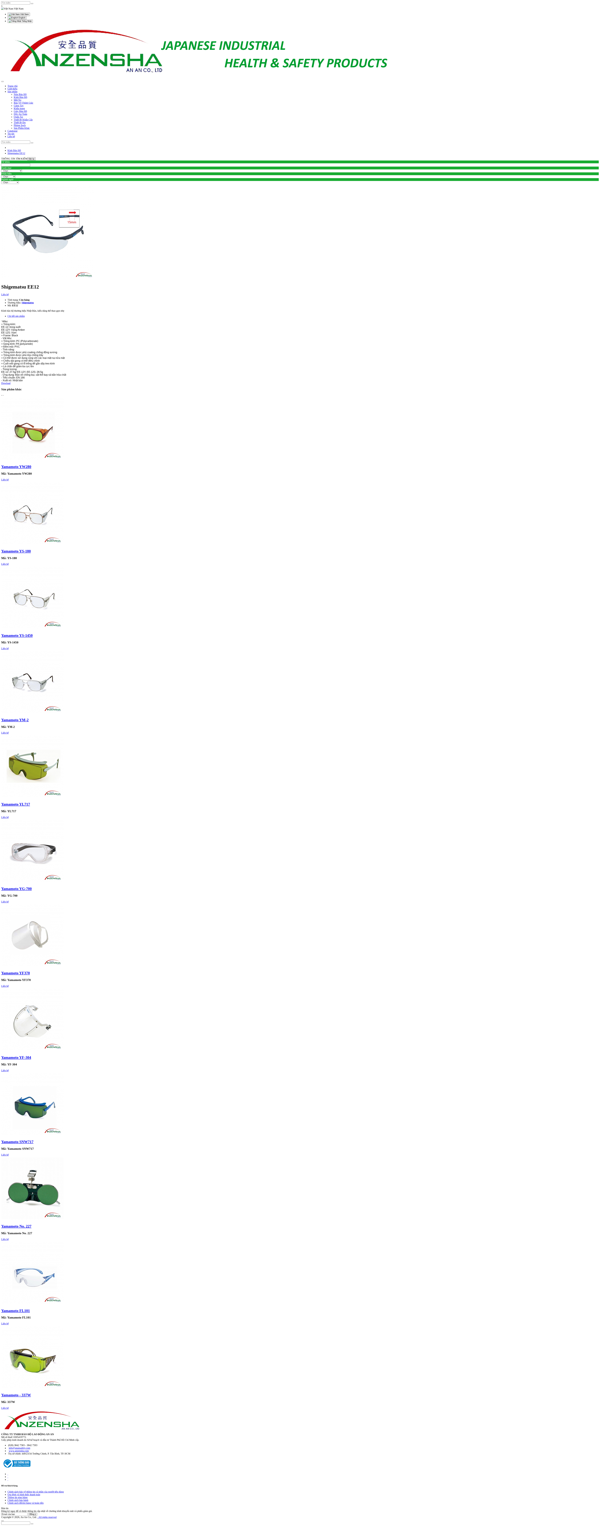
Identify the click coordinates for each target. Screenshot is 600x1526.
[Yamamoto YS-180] (32, 544)
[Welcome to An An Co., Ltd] (201, 78)
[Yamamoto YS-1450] (32, 628)
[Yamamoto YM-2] (32, 713)
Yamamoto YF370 (15, 973)
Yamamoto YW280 (16, 467)
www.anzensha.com (19, 1450)
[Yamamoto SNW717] (32, 1135)
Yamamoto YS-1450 (17, 635)
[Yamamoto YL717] (32, 797)
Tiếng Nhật (26, 21)
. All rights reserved (47, 1517)
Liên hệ (5, 294)
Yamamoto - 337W (16, 1395)
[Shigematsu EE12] (48, 279)
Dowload (5, 383)
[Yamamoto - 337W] (32, 1388)
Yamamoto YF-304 (16, 1057)
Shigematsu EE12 (16, 153)
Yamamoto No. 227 (16, 1226)
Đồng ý (33, 1514)
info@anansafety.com (19, 1448)
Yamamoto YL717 (15, 804)
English (21, 18)
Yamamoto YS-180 (16, 551)
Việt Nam (24, 14)
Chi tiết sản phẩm (16, 316)
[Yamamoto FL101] (32, 1304)
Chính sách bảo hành (18, 1500)
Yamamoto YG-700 (16, 889)
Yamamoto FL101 (15, 1311)
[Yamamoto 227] (32, 1219)
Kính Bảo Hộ (14, 150)
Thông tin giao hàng (18, 1497)
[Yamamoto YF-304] (32, 1050)
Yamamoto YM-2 (15, 720)
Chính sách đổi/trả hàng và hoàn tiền (26, 1503)
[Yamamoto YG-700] (32, 882)
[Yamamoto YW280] (32, 460)
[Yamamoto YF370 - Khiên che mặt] (32, 966)
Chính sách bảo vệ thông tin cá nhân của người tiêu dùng (36, 1491)
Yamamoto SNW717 (17, 1142)
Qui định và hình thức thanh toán (24, 1494)
